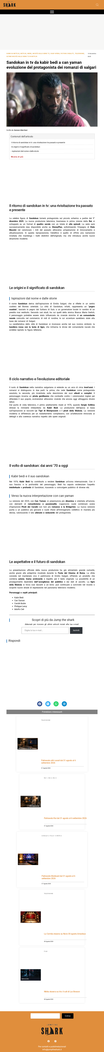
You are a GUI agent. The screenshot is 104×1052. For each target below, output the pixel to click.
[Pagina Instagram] (55, 1042)
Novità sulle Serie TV (41, 53)
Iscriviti (76, 630)
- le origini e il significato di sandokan (25, 147)
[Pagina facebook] (48, 1042)
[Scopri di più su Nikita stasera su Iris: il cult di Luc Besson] (31, 975)
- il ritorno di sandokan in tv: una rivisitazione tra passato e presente (38, 143)
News (29, 53)
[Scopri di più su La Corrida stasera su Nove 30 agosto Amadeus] (31, 917)
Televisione (79, 53)
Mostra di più (17, 157)
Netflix (23, 53)
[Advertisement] (52, 32)
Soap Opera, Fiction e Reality (62, 53)
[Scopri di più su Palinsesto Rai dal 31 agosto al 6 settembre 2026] (31, 802)
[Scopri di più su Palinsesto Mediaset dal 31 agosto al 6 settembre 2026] (28, 860)
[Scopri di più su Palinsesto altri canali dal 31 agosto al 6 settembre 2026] (28, 744)
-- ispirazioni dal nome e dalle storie (25, 151)
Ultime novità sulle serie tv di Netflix (21, 56)
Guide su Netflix (12, 53)
